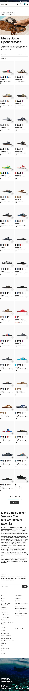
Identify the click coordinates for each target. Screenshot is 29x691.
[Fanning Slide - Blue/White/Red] (8, 77)
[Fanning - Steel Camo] (1, 365)
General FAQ (18, 611)
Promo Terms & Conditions (21, 613)
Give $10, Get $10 (5, 648)
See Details (24, 1)
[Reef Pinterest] (22, 628)
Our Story (3, 600)
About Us (3, 598)
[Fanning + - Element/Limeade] (1, 101)
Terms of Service (5, 617)
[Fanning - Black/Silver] (15, 269)
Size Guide (3, 630)
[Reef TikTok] (20, 628)
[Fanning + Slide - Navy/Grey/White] (22, 77)
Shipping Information (19, 605)
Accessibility (4, 609)
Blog (2, 645)
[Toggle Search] (17, 4)
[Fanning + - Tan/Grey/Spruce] (1, 197)
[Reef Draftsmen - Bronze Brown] (15, 197)
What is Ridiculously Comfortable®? (5, 604)
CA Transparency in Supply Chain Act (7, 623)
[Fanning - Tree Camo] (15, 437)
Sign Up (25, 586)
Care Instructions (5, 633)
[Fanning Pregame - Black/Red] (18, 317)
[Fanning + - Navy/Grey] (3, 101)
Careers (3, 653)
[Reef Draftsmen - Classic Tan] (18, 197)
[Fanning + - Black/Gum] (1, 221)
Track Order (18, 600)
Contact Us (17, 598)
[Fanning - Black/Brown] (1, 484)
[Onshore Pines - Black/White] (15, 484)
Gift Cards (3, 643)
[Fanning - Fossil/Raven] (1, 389)
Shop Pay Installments (6, 638)
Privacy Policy (4, 612)
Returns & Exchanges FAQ (21, 608)
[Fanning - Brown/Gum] (8, 269)
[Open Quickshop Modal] (12, 74)
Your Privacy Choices (6, 614)
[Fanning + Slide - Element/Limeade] (15, 77)
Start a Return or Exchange (21, 603)
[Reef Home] (5, 4)
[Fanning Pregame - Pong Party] (15, 317)
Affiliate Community (5, 650)
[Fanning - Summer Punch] (1, 341)
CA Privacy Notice (5, 619)
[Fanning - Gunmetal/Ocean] (1, 461)
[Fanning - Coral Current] (15, 461)
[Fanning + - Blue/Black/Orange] (5, 101)
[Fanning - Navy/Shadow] (3, 269)
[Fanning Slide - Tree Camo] (15, 101)
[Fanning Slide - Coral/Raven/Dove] (1, 77)
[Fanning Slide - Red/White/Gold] (15, 173)
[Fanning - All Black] (5, 269)
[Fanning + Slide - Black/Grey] (18, 77)
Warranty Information (19, 616)
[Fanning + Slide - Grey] (1, 125)
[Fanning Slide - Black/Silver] (3, 77)
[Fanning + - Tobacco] (8, 101)
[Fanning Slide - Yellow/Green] (1, 173)
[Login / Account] (20, 4)
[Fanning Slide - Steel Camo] (15, 341)
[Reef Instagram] (15, 628)
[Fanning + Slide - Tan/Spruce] (20, 77)
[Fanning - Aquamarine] (15, 365)
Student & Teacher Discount (7, 640)
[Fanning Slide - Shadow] (5, 77)
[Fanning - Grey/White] (1, 269)
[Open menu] (27, 4)
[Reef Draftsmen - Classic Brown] (20, 197)
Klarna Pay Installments (6, 635)
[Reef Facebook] (17, 628)
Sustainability (4, 607)
